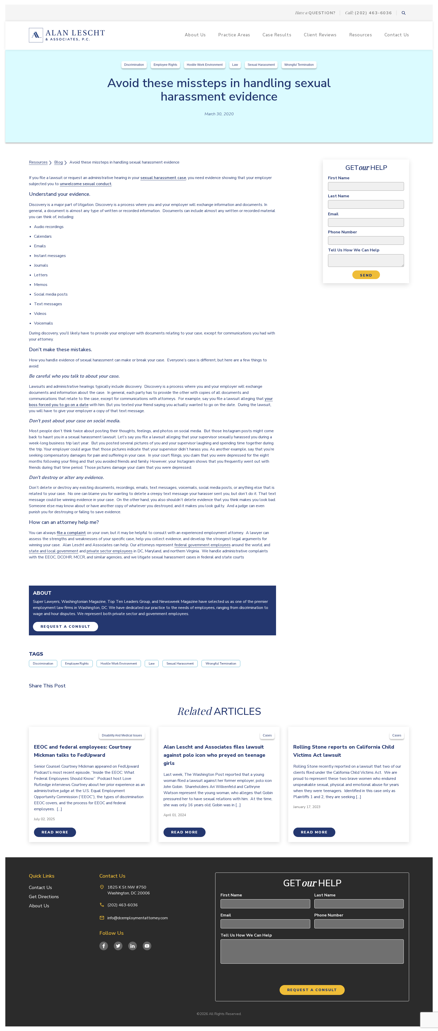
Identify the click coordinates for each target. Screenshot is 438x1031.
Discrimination (134, 65)
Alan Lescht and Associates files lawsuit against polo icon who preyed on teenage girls (214, 755)
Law (235, 65)
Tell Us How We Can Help (353, 250)
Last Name (338, 196)
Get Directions (44, 897)
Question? (322, 12)
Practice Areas (234, 35)
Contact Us (397, 35)
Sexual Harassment (261, 65)
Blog (58, 162)
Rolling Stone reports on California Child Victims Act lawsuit (343, 751)
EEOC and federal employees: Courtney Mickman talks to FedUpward (82, 751)
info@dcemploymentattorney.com (137, 918)
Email (333, 214)
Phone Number (342, 232)
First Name (339, 178)
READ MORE (55, 832)
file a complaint (71, 533)
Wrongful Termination (299, 65)
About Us (195, 35)
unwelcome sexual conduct (86, 184)
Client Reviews (320, 35)
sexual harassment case (163, 178)
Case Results (277, 35)
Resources (360, 35)
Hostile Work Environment (205, 65)
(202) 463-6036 (373, 12)
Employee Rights (165, 65)
